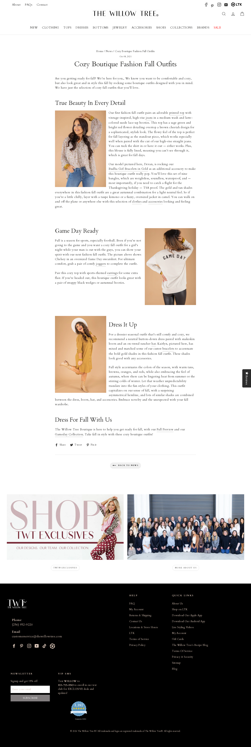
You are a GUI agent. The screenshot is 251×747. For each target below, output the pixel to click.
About (16, 5)
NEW (34, 28)
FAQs (28, 5)
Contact (42, 5)
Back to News (127, 465)
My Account (136, 609)
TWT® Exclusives (65, 567)
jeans (149, 118)
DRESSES (82, 28)
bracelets (168, 349)
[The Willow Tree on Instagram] (219, 6)
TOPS (67, 28)
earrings (112, 273)
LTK (132, 633)
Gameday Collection (69, 434)
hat (153, 344)
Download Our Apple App (187, 615)
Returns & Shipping (140, 615)
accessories (155, 202)
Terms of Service (139, 639)
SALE (217, 28)
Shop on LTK (180, 609)
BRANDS (203, 28)
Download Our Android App (188, 621)
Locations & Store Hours (143, 627)
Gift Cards (178, 639)
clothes (137, 202)
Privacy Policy (137, 645)
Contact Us (135, 621)
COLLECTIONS (181, 28)
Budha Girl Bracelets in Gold (128, 169)
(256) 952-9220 (22, 625)
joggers (101, 264)
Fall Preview (165, 429)
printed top (176, 113)
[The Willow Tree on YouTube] (226, 6)
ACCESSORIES (141, 28)
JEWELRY (120, 28)
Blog (175, 668)
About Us (177, 603)
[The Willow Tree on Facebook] (206, 6)
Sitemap (176, 663)
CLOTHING (50, 28)
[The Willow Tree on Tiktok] (44, 645)
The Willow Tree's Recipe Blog (190, 645)
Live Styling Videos (183, 627)
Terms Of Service (182, 651)
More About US (186, 567)
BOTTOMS (100, 28)
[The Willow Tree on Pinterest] (212, 6)
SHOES (161, 28)
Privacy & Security (182, 657)
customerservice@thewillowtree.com (37, 636)
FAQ (132, 603)
